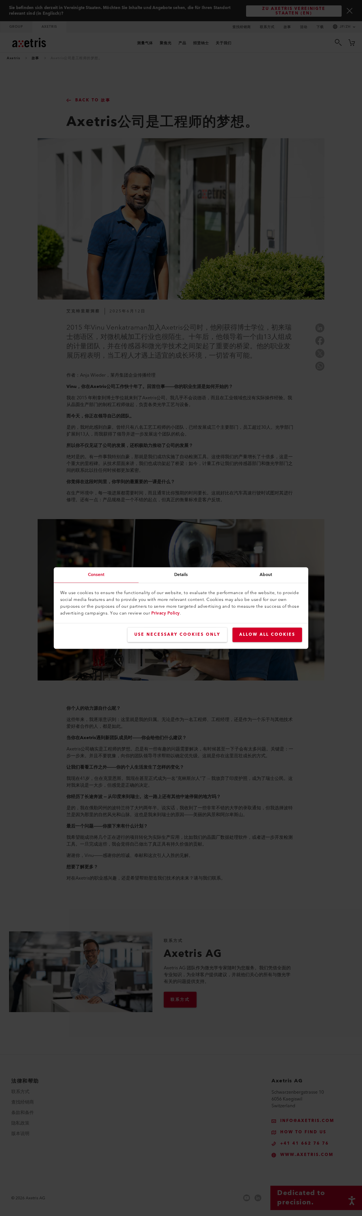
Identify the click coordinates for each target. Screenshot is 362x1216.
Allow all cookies (267, 634)
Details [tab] (181, 575)
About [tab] (266, 575)
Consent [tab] (96, 575)
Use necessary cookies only (177, 634)
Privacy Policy (165, 613)
